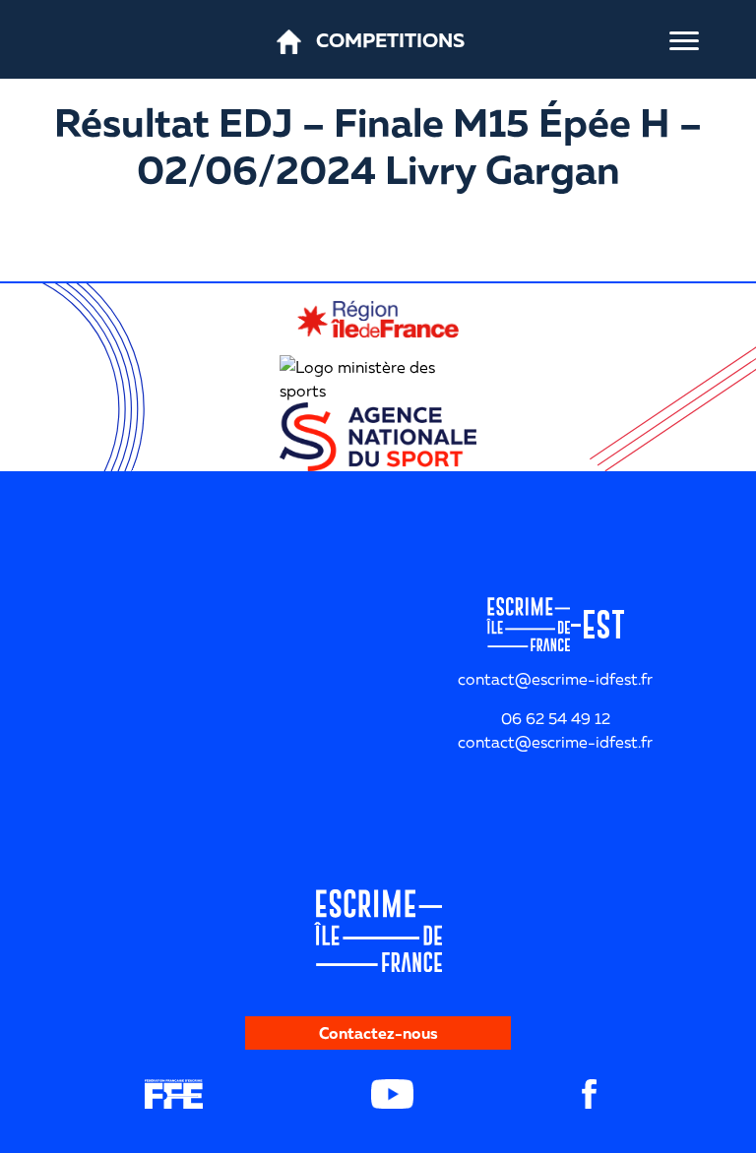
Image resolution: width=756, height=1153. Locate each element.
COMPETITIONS (390, 39)
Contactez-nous (378, 1033)
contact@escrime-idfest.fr (555, 742)
